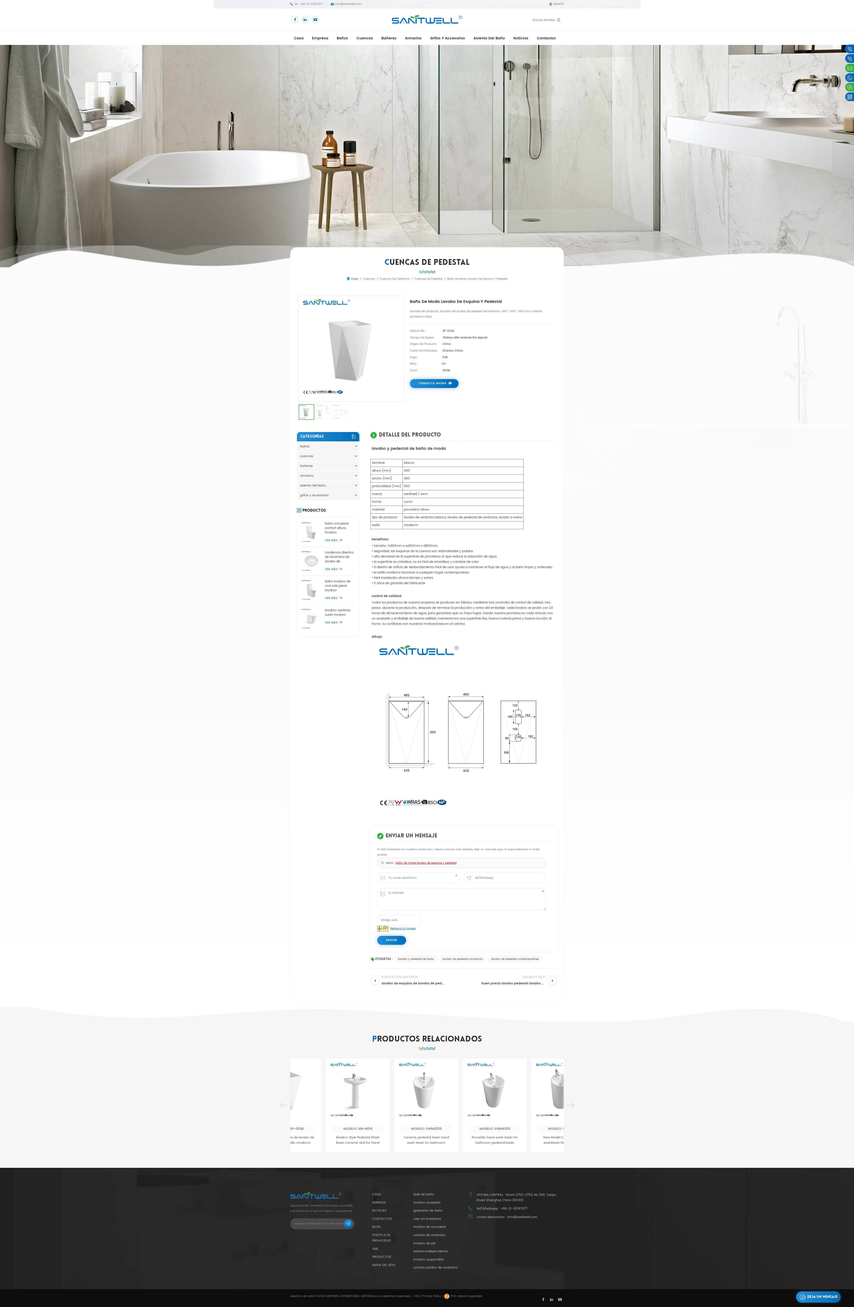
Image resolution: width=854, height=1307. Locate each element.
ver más (331, 540)
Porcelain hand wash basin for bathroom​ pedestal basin (393, 1140)
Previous (283, 1105)
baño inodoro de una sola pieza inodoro (337, 586)
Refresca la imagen (403, 929)
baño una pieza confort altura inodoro (337, 528)
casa (299, 38)
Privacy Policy (432, 1296)
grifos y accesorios (447, 38)
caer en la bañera (427, 1219)
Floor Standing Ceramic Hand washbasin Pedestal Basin (530, 1140)
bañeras (389, 38)
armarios (413, 38)
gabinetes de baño (428, 1210)
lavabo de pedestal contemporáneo (515, 959)
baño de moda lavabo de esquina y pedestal (426, 863)
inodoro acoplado (427, 1202)
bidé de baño (423, 1194)
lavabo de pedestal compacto (462, 959)
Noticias (520, 38)
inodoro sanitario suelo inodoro (338, 612)
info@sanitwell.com (348, 4)
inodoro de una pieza (429, 1227)
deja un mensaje (822, 1297)
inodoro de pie (424, 1243)
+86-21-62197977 (311, 4)
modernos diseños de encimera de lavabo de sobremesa (339, 557)
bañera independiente (430, 1251)
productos (381, 1256)
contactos (546, 38)
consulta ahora (432, 383)
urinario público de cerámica (435, 1267)
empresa (320, 38)
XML (417, 1296)
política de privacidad (381, 1238)
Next (570, 1105)
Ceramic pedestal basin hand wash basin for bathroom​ (324, 1140)
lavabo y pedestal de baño (416, 959)
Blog (376, 1226)
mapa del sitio (383, 1265)
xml (375, 1248)
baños (342, 38)
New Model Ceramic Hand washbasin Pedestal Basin (461, 1140)
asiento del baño (489, 38)
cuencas (365, 38)
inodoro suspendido (428, 1259)
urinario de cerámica (429, 1235)
